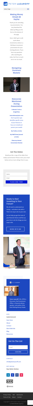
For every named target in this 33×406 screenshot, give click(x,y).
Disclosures (20, 394)
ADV (14, 394)
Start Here (9, 320)
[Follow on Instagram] (21, 375)
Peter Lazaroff (21, 401)
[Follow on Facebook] (17, 375)
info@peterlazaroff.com (13, 362)
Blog (7, 331)
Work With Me (10, 328)
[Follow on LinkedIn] (8, 375)
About (8, 323)
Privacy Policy (7, 394)
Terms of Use (6, 397)
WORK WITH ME (15, 229)
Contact (8, 326)
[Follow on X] (12, 375)
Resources (9, 334)
